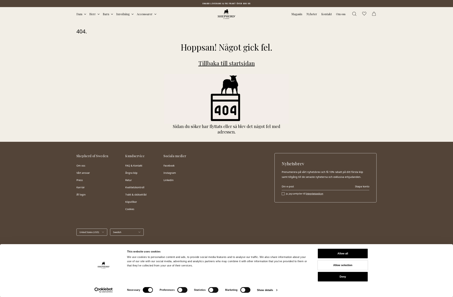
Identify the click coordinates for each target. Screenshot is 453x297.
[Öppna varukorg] (374, 14)
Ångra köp (131, 172)
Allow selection (342, 265)
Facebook (169, 165)
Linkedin (169, 180)
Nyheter (311, 14)
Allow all (342, 253)
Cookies (129, 209)
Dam (79, 14)
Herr (92, 14)
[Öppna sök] (354, 14)
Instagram (170, 172)
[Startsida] (226, 14)
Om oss (340, 14)
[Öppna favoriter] (364, 14)
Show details (265, 290)
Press (79, 180)
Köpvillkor (131, 201)
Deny (343, 276)
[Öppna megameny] (85, 14)
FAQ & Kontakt (133, 165)
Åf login (81, 194)
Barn (106, 14)
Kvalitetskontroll (134, 187)
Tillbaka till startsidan (226, 63)
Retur (128, 180)
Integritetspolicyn (314, 193)
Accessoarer (145, 14)
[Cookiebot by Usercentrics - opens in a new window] (103, 290)
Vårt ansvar (83, 172)
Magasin (296, 14)
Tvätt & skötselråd (136, 194)
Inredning (123, 14)
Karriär (80, 187)
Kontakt (326, 14)
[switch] (182, 290)
